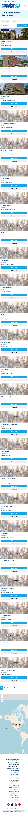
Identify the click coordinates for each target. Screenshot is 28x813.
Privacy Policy (14, 789)
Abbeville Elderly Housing (7, 588)
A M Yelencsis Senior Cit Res (8, 478)
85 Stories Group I (5, 369)
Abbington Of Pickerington (8, 670)
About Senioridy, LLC (14, 785)
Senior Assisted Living (14, 760)
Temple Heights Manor (7, 68)
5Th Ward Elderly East (6, 287)
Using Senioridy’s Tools (14, 797)
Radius (24, 25)
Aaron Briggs (4, 533)
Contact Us (14, 793)
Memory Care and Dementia (14, 762)
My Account (13, 1)
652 (15, 688)
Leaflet (12, 753)
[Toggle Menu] (25, 5)
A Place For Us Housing (7, 506)
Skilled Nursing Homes (14, 764)
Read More (14, 51)
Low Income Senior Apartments (14, 768)
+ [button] (1, 695)
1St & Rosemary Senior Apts (8, 123)
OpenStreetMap (20, 753)
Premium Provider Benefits (14, 782)
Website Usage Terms (14, 787)
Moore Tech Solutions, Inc (20, 811)
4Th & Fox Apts (5, 178)
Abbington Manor (5, 642)
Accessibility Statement (13, 810)
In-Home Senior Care (14, 772)
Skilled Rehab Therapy (14, 778)
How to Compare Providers (14, 801)
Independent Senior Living (14, 766)
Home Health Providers (14, 776)
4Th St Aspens (4, 232)
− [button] (1, 697)
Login (4, 1)
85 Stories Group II (6, 396)
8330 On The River (5, 342)
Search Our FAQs (14, 795)
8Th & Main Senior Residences (9, 424)
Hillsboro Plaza (5, 96)
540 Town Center (5, 260)
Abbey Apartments (6, 615)
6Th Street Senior (5, 314)
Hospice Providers (14, 774)
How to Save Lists (14, 799)
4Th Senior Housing (6, 205)
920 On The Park (5, 451)
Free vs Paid (14, 783)
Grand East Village (6, 41)
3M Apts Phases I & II (6, 150)
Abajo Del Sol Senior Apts (7, 560)
